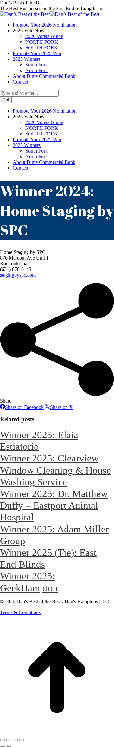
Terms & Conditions (20, 612)
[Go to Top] (57, 732)
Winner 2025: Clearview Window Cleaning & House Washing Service (55, 470)
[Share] (8, 740)
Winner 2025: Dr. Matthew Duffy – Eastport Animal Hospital (54, 505)
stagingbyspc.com (18, 275)
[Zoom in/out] (21, 740)
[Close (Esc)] (2, 740)
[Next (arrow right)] (8, 746)
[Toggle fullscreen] (15, 740)
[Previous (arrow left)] (2, 746)
